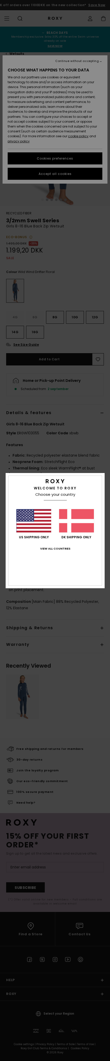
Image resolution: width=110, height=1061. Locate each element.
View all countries (55, 549)
